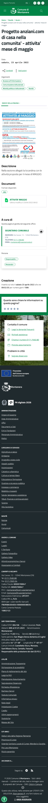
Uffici (3, 422)
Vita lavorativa (7, 506)
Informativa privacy (9, 698)
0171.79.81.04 (11, 581)
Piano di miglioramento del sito (14, 671)
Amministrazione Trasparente (13, 663)
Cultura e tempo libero (10, 475)
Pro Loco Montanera (9, 747)
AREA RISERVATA (24, 799)
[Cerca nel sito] (41, 11)
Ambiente (5, 455)
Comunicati (6, 528)
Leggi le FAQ (6, 675)
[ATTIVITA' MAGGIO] (6, 200)
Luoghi (4, 545)
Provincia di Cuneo (8, 739)
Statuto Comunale (8, 694)
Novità (10, 20)
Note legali (5, 702)
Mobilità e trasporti (9, 491)
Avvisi (18, 20)
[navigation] (4, 10)
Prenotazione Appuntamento (13, 679)
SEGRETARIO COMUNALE (17, 230)
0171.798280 (19, 239)
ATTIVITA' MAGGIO (18, 199)
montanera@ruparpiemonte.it (21, 242)
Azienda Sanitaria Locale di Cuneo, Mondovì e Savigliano (24, 743)
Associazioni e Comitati (10, 565)
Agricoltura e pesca (9, 451)
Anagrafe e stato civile (10, 459)
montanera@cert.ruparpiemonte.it (21, 589)
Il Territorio (5, 549)
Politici (4, 438)
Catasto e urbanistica (10, 471)
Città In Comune (35, 784)
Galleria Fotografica (9, 553)
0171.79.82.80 (11, 578)
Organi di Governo (8, 414)
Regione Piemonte (9, 3)
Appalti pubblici (7, 463)
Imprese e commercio (10, 487)
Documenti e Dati (8, 426)
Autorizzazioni (7, 467)
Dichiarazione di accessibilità (12, 667)
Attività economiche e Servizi (13, 561)
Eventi (4, 541)
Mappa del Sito (7, 722)
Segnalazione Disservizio (11, 683)
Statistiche (5, 718)
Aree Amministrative (9, 418)
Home (3, 20)
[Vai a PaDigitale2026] (16, 402)
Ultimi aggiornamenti (10, 714)
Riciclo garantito (8, 751)
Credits (4, 710)
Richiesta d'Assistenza (10, 687)
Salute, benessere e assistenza (14, 495)
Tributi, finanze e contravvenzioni (14, 498)
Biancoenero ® (19, 793)
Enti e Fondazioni (8, 430)
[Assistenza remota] (22, 787)
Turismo (4, 502)
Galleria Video (7, 557)
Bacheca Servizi (7, 690)
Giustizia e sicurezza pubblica (13, 483)
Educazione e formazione (11, 479)
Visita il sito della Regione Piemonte (16, 735)
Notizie (4, 520)
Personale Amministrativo (12, 434)
